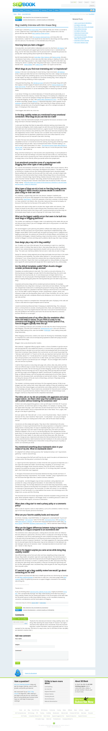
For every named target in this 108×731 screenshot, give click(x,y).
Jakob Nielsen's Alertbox (25, 521)
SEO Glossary (44, 710)
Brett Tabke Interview (80, 29)
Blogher (35, 101)
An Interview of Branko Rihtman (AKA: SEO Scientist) (83, 37)
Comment (18, 650)
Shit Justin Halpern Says (81, 42)
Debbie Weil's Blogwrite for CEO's (47, 99)
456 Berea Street (38, 83)
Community (35, 10)
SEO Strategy (31, 713)
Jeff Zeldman (61, 72)
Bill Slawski (60, 48)
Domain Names (49, 694)
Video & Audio (64, 713)
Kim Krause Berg (34, 30)
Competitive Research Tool (35, 716)
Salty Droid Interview (80, 35)
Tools (50, 10)
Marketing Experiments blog (38, 523)
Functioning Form (50, 520)
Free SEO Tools (35, 710)
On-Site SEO (48, 689)
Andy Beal (37, 57)
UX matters (61, 520)
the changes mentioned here (41, 37)
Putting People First (57, 85)
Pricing (27, 10)
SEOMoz (17, 72)
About (80, 2)
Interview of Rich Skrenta (81, 40)
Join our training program (22, 684)
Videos (57, 10)
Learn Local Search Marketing (83, 23)
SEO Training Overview (20, 713)
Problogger (47, 330)
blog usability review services (40, 33)
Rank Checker (47, 716)
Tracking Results (49, 696)
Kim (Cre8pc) (22, 619)
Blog (21, 10)
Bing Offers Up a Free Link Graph (83, 27)
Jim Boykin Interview (80, 25)
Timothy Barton (57, 719)
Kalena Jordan (56, 57)
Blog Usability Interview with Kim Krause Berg (35, 25)
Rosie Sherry (27, 199)
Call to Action (29, 520)
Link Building (48, 686)
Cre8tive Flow (39, 64)
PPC (37, 713)
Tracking (42, 713)
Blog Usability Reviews (26, 577)
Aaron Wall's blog (26, 14)
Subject (17, 644)
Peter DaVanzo (45, 57)
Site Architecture (49, 699)
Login (93, 2)
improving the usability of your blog (40, 592)
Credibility (48, 713)
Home (16, 10)
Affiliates (70, 710)
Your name (18, 638)
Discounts (90, 713)
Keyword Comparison (71, 716)
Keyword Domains (82, 716)
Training (44, 10)
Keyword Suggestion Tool (58, 716)
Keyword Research (50, 691)
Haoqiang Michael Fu (68, 719)
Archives (81, 710)
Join (73, 2)
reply (26, 623)
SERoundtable (28, 64)
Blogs (19, 14)
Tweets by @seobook (31, 673)
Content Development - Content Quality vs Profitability (38, 20)
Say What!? (91, 14)
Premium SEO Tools (74, 713)
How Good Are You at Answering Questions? (35, 17)
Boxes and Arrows (20, 86)
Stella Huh (48, 719)
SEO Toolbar (24, 716)
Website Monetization (51, 701)
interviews (43, 603)
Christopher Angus (39, 719)
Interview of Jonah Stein (81, 33)
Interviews (83, 713)
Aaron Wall (35, 603)
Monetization (56, 713)
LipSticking (18, 103)
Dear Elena (19, 149)
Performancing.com (46, 328)
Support (87, 2)
